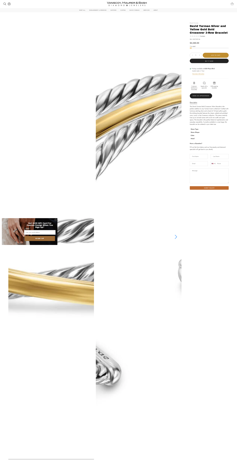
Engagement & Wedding (98, 10)
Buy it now (209, 61)
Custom (123, 10)
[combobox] (214, 163)
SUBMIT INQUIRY (209, 188)
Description (193, 102)
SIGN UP (39, 238)
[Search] (5, 4)
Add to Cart (215, 55)
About (156, 10)
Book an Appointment (201, 96)
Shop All (82, 10)
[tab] (194, 102)
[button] (176, 237)
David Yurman (135, 10)
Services (146, 10)
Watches (113, 10)
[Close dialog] (56, 220)
